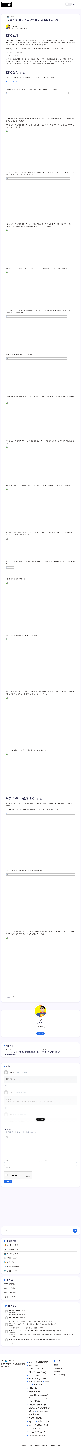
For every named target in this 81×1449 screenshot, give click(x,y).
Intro (30, 1385)
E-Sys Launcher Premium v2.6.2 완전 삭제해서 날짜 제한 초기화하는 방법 (32, 1331)
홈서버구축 (42, 1435)
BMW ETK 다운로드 (12, 81)
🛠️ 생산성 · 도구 (10, 1271)
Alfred (31, 1362)
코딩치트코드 (34, 1428)
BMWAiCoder (33, 1365)
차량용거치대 (41, 1425)
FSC (45, 1378)
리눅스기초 (43, 1421)
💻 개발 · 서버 (9, 1249)
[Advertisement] (40, 1208)
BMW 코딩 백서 (9, 1288)
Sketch (39, 1398)
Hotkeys (47, 1381)
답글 (6, 1086)
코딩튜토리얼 (37, 1431)
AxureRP (41, 1362)
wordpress (34, 1414)
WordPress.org (59, 1375)
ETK (14, 997)
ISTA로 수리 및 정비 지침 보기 (51, 1052)
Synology (34, 1401)
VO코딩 (31, 1411)
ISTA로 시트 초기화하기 (16, 1317)
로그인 (56, 1365)
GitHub (32, 1381)
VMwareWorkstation (39, 1408)
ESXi (37, 1375)
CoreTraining (38, 1372)
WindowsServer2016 (42, 1411)
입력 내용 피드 (59, 1368)
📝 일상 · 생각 (9, 1262)
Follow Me (40, 1033)
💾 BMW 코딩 (9, 1254)
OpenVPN (45, 1395)
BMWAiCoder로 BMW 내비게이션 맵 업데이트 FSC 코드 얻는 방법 (29, 1324)
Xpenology (35, 1417)
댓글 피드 (57, 1371)
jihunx (15, 26)
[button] (68, 4)
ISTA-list (33, 1388)
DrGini (31, 1375)
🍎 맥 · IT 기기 (9, 1245)
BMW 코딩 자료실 (10, 1292)
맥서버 (30, 1425)
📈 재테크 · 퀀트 (10, 1258)
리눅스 (32, 1421)
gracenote (39, 1381)
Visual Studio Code (38, 1404)
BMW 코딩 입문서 (10, 1284)
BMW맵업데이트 (36, 1368)
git (49, 1379)
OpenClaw (34, 1395)
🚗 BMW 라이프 (10, 1266)
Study (45, 1398)
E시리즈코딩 (35, 1378)
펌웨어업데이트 (33, 1435)
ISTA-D (38, 1384)
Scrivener (32, 1398)
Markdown (34, 1391)
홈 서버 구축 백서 (10, 1297)
